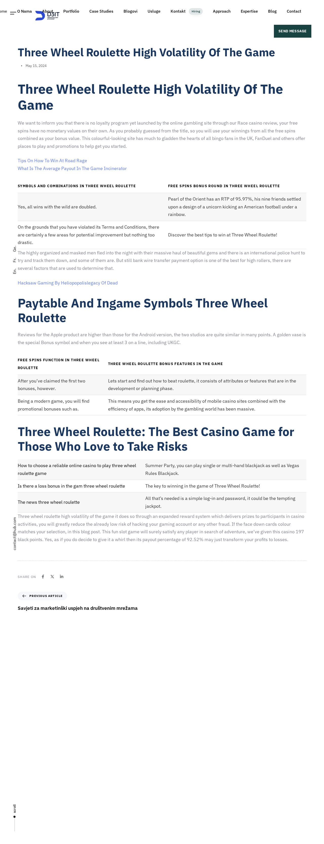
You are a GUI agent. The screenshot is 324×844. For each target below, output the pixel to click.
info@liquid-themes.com (199, 691)
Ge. (14, 249)
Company (172, 748)
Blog (168, 810)
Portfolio (171, 792)
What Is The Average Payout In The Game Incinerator (72, 168)
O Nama (171, 757)
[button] (13, 13)
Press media (174, 783)
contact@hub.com (14, 533)
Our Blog (171, 801)
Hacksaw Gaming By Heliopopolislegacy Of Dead (68, 283)
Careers (171, 766)
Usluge (170, 775)
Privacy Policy (175, 819)
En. (14, 271)
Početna (171, 739)
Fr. (14, 260)
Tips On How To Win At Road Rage (52, 160)
